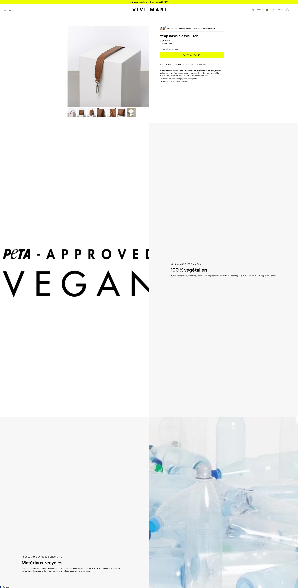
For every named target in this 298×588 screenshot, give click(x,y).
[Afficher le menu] (5, 9)
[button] (5, 587)
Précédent (67, 66)
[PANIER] (293, 9)
